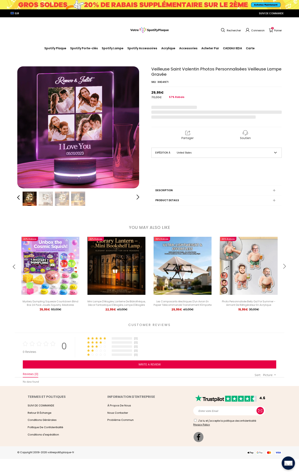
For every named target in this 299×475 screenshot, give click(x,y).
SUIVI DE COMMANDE (271, 13)
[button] (230, 30)
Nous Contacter (117, 413)
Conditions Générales (42, 420)
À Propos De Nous (119, 405)
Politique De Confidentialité (45, 427)
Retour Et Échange (39, 413)
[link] (142, 48)
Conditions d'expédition (43, 435)
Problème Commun (120, 420)
